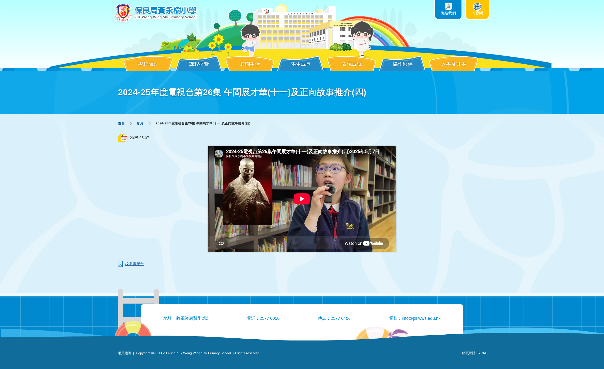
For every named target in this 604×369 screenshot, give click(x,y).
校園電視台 (134, 264)
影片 (140, 123)
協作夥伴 (403, 64)
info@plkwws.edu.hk (421, 318)
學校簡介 (148, 64)
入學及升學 (453, 64)
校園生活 (250, 64)
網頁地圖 (124, 353)
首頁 (121, 123)
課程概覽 (199, 64)
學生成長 (301, 64)
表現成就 (352, 64)
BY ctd (474, 353)
